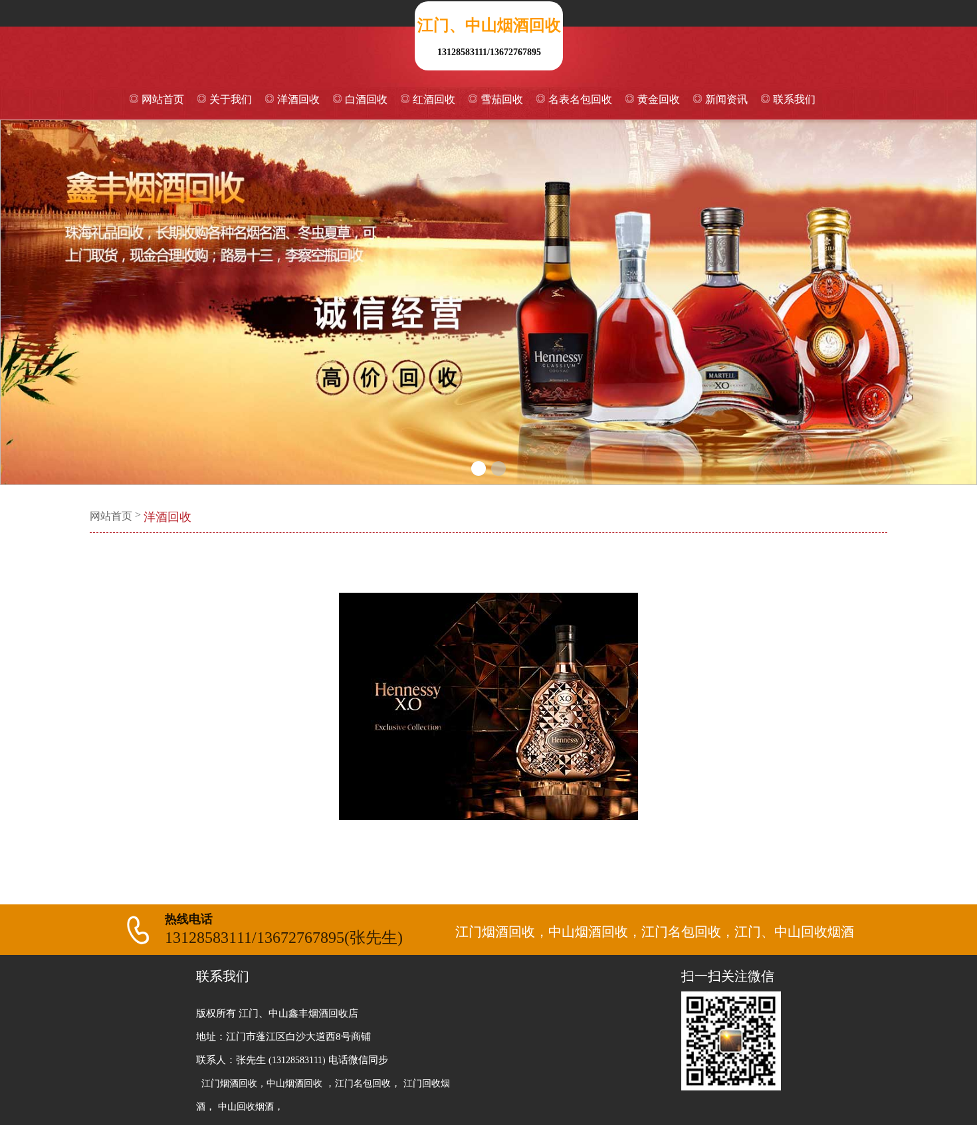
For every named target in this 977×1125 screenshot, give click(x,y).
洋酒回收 (298, 99)
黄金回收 (658, 99)
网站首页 (163, 99)
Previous (23, 302)
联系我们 (794, 99)
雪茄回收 (502, 99)
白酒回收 (366, 99)
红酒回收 (434, 99)
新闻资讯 (726, 99)
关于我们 (230, 99)
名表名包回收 (580, 99)
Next (953, 302)
